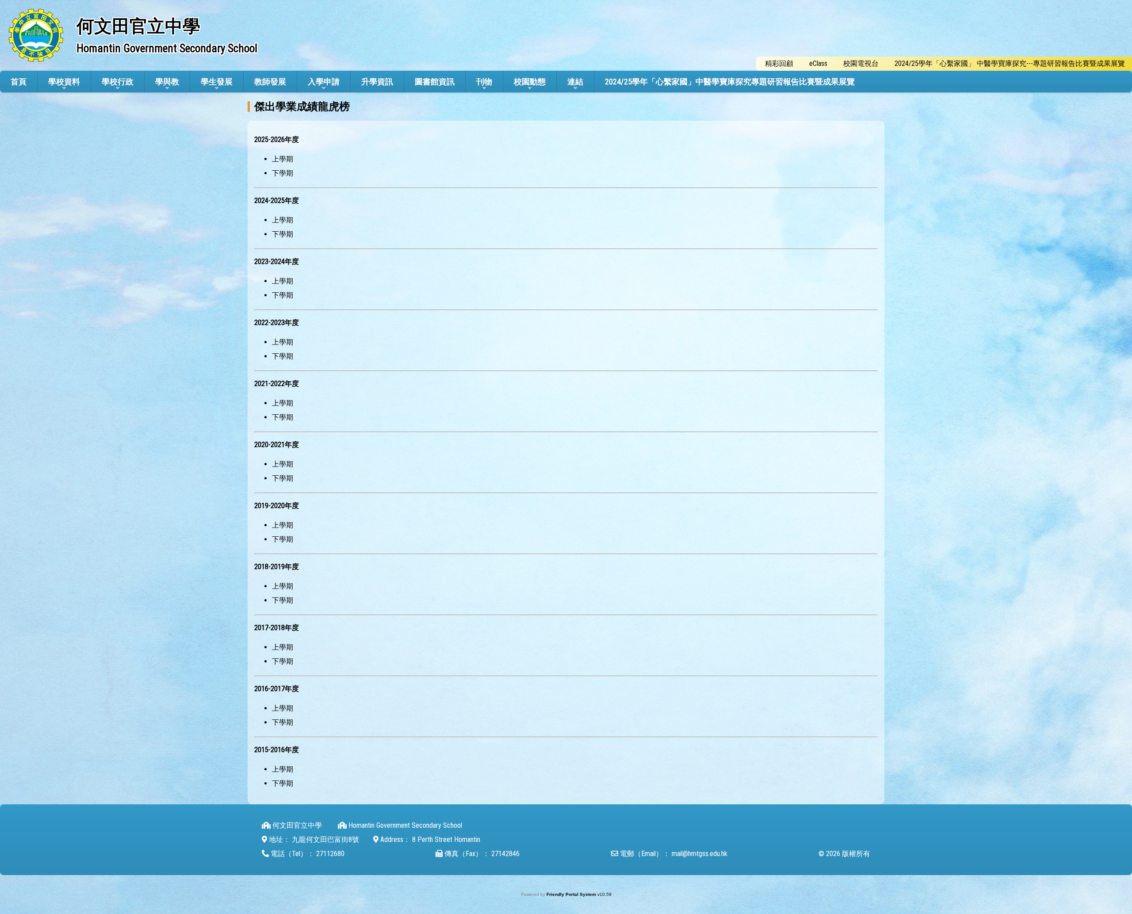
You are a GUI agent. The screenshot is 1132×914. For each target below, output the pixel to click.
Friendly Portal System (572, 894)
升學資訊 (377, 81)
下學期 (282, 173)
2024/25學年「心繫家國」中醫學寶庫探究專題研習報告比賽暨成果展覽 (730, 81)
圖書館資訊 (435, 81)
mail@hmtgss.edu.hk (699, 853)
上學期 (282, 159)
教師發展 (270, 81)
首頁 (19, 81)
